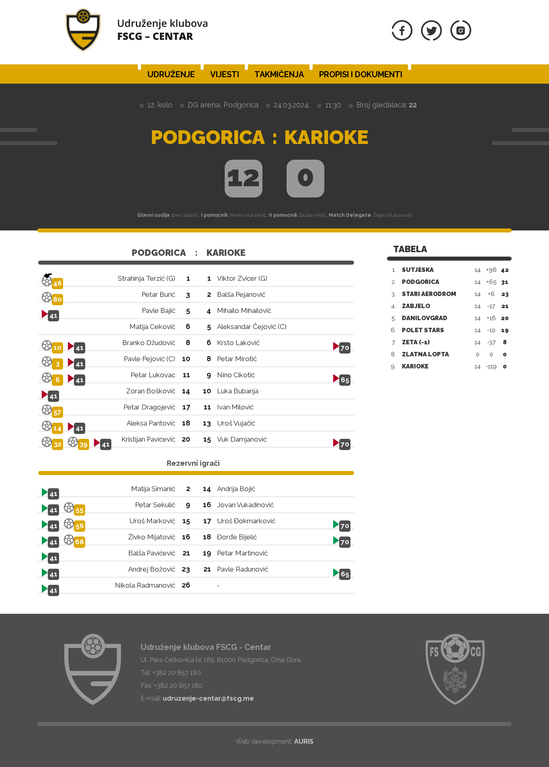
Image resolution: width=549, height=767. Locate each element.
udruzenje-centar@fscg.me (208, 698)
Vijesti (224, 74)
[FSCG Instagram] (460, 38)
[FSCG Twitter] (431, 38)
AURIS (303, 741)
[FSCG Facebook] (402, 38)
